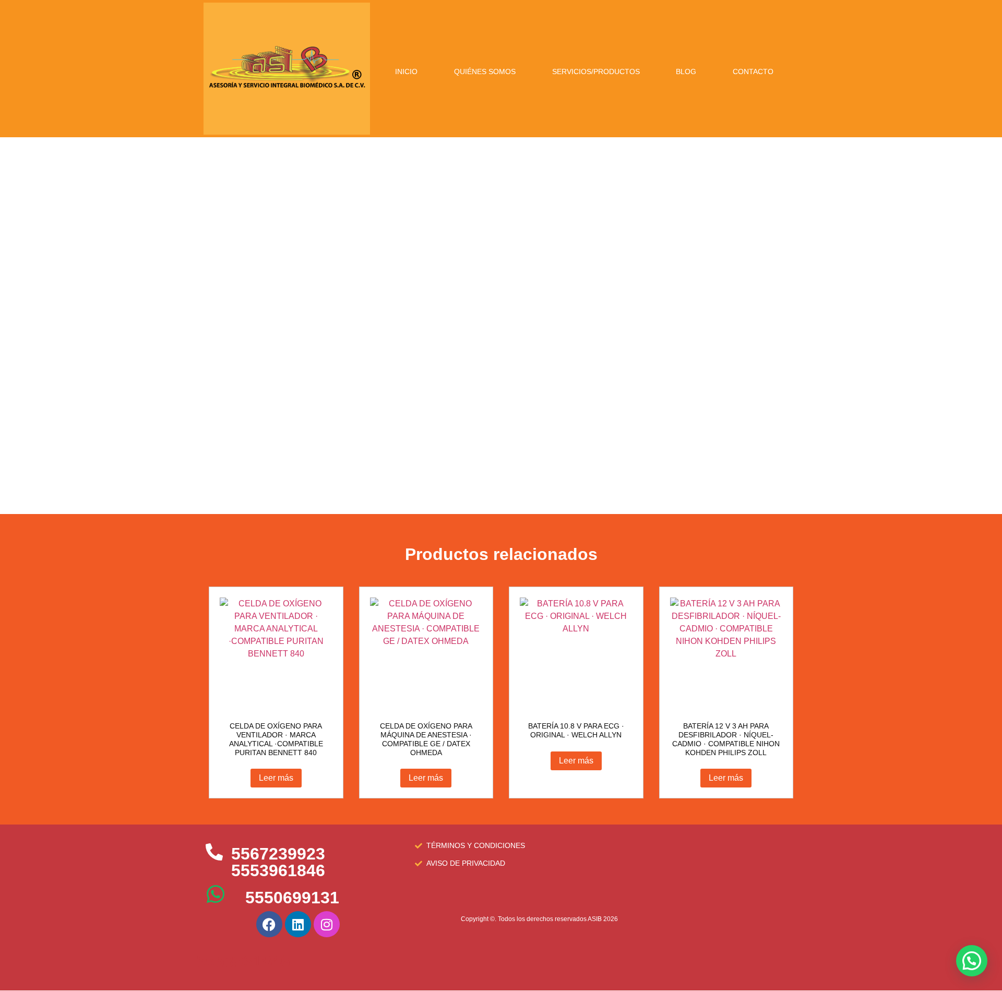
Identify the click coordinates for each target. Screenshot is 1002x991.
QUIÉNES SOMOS (485, 71)
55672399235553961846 (278, 862)
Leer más (276, 777)
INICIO (406, 71)
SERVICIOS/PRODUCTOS (596, 71)
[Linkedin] (298, 924)
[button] (971, 960)
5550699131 (292, 897)
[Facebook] (269, 924)
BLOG (686, 71)
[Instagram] (327, 924)
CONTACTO (753, 71)
